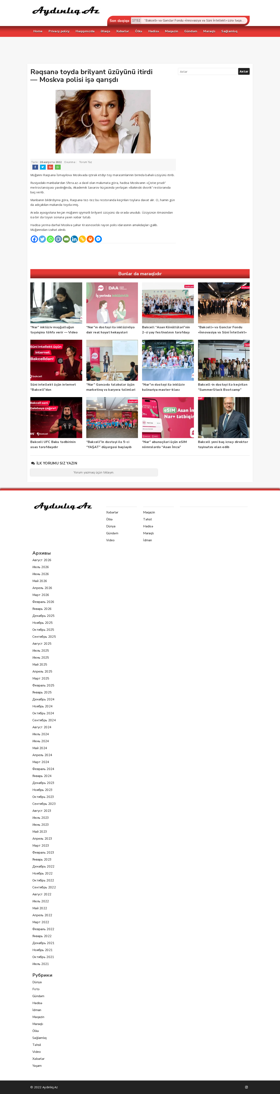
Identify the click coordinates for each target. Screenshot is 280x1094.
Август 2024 (41, 727)
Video (36, 1052)
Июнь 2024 (40, 741)
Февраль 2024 (43, 769)
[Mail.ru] (58, 239)
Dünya (37, 982)
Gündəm (38, 996)
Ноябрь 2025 (42, 623)
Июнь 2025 (40, 658)
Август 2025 (41, 644)
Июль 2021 (40, 964)
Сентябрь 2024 (44, 720)
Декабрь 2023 (43, 783)
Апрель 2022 (42, 915)
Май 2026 (39, 581)
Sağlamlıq (39, 1038)
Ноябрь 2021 (42, 950)
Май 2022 (39, 908)
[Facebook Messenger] (98, 239)
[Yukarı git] (273, 1087)
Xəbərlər (38, 1059)
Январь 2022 (41, 936)
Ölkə (35, 1031)
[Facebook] (34, 239)
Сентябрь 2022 (44, 887)
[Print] (90, 239)
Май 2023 (39, 832)
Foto (36, 989)
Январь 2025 (41, 692)
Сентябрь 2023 (44, 804)
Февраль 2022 (43, 929)
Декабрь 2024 (43, 699)
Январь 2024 (41, 776)
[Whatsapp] (50, 239)
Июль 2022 (40, 901)
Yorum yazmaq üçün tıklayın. (94, 472)
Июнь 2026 (40, 574)
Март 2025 (40, 678)
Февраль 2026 (43, 602)
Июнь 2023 (40, 825)
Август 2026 (41, 560)
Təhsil (36, 1045)
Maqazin (38, 1017)
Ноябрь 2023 (42, 790)
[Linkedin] (74, 239)
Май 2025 (39, 665)
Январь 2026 (41, 609)
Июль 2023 (40, 818)
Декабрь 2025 (43, 616)
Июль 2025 (40, 651)
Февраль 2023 (43, 853)
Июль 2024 (40, 734)
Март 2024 (40, 762)
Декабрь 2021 (43, 943)
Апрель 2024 (42, 755)
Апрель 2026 (42, 588)
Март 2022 (40, 922)
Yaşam (37, 1066)
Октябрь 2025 (43, 630)
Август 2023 (41, 811)
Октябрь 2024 (43, 713)
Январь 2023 (41, 859)
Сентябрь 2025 (44, 637)
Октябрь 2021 (43, 957)
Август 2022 (41, 894)
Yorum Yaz (85, 162)
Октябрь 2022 (43, 880)
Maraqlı (37, 1024)
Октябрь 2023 (43, 797)
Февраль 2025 (43, 685)
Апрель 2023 (42, 839)
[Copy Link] (82, 239)
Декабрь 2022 (43, 866)
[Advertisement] (140, 51)
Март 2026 (40, 595)
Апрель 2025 (42, 671)
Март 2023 (40, 846)
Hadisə (37, 1003)
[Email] (66, 239)
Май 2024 (39, 748)
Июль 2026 (40, 567)
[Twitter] (42, 239)
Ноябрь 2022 (42, 873)
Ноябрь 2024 (42, 706)
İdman (36, 1010)
